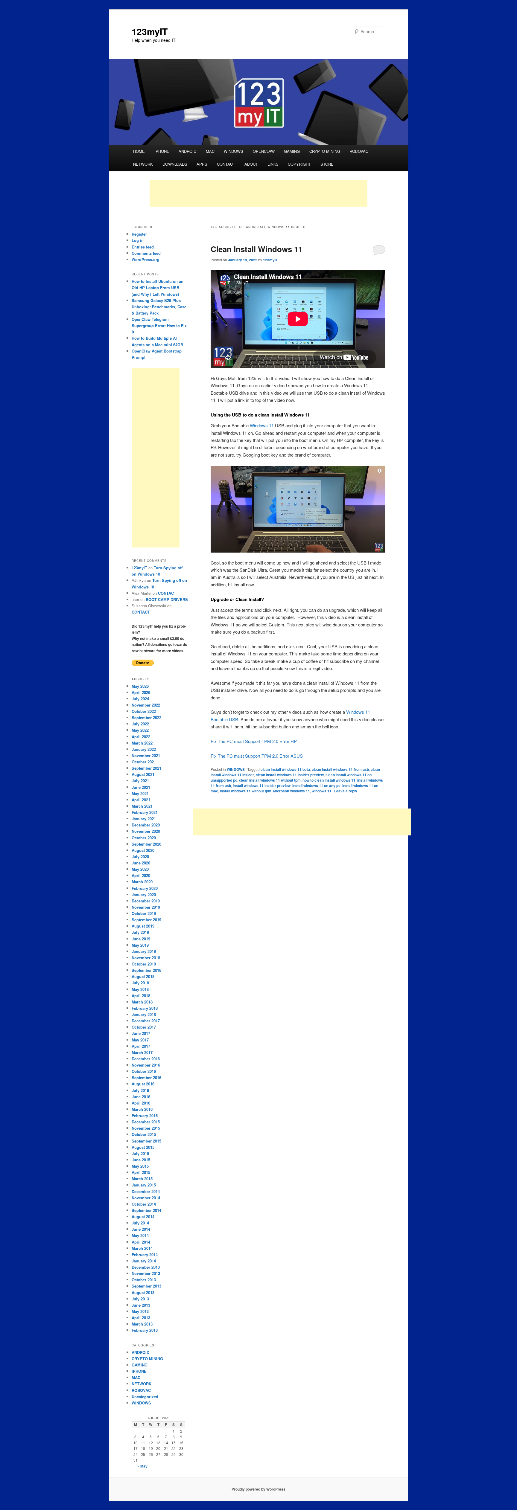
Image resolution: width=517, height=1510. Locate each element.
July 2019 (140, 932)
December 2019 (146, 901)
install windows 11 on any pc (316, 785)
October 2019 (144, 913)
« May (142, 1466)
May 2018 (140, 989)
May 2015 (140, 1166)
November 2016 (146, 1065)
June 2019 (141, 939)
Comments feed (146, 253)
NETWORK (143, 164)
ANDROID (187, 151)
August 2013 (143, 1292)
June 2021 (141, 787)
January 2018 (144, 1014)
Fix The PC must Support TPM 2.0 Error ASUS (257, 756)
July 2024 (140, 698)
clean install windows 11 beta (285, 769)
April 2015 (141, 1172)
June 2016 (141, 1096)
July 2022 (140, 724)
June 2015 (141, 1160)
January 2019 (144, 951)
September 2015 (146, 1141)
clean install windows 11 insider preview (290, 774)
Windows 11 (262, 425)
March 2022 (142, 743)
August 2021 (143, 774)
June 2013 (141, 1305)
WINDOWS (233, 151)
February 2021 (145, 812)
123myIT (150, 31)
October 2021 (144, 762)
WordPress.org (145, 259)
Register (139, 234)
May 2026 (140, 686)
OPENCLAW (264, 151)
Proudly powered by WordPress (258, 1489)
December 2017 (146, 1021)
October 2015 (144, 1134)
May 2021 (140, 793)
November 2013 (146, 1273)
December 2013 (146, 1267)
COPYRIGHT (299, 164)
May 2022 (140, 730)
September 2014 (146, 1210)
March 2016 (142, 1109)
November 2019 (146, 907)
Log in (138, 240)
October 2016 (144, 1071)
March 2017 (142, 1052)
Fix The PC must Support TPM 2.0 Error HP (254, 741)
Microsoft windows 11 (291, 791)
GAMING (292, 151)
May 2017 (140, 1040)
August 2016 (143, 1084)
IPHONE (161, 151)
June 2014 (141, 1229)
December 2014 (146, 1191)
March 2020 (142, 881)
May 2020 (140, 869)
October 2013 (144, 1279)
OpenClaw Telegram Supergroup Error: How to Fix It (159, 325)
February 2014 (145, 1254)
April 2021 (141, 800)
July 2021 (140, 780)
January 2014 (144, 1261)
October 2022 (144, 711)
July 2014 (140, 1223)
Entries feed (143, 247)
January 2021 (144, 818)
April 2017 (141, 1046)
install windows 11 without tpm (245, 791)
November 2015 (146, 1128)
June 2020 (141, 863)
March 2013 (142, 1324)
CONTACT (226, 164)
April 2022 (141, 736)
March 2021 (142, 806)
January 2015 (144, 1185)
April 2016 (141, 1103)
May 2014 (140, 1235)
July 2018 (140, 983)
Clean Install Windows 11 (256, 248)
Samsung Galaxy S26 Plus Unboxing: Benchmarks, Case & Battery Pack (159, 307)
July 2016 (140, 1090)
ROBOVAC (358, 151)
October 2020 (144, 838)
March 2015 (142, 1178)
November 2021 (146, 755)
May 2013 (140, 1311)
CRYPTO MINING (324, 151)
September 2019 (146, 919)
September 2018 (146, 970)
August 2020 (143, 850)
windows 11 (322, 791)
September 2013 (146, 1286)
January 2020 (144, 894)
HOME (139, 151)
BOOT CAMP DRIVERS (167, 599)
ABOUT (251, 164)
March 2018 (142, 1002)
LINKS (273, 164)
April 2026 (141, 692)
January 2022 (144, 749)
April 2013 (141, 1317)
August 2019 (143, 926)
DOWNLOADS (174, 164)
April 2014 (141, 1242)
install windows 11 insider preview (262, 785)
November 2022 (146, 705)
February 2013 (145, 1330)
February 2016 (145, 1115)
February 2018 (145, 1008)
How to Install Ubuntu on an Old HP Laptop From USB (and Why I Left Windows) (157, 287)
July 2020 (140, 856)
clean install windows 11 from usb (340, 769)
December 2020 (146, 825)
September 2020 (146, 844)
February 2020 (145, 888)
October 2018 (144, 964)
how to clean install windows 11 (328, 780)
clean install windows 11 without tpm (270, 780)
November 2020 (146, 831)
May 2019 (140, 945)
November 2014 (146, 1198)
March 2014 (142, 1248)
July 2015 (140, 1153)
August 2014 (143, 1216)
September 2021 (146, 768)
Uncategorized (145, 1396)
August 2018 (143, 976)
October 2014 (144, 1204)
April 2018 (141, 995)
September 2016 (146, 1077)
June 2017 (141, 1033)
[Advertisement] (258, 193)
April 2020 (141, 875)
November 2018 (146, 957)
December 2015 (146, 1122)
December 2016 (146, 1058)
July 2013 (140, 1299)
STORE (327, 164)
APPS (202, 164)
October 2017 (144, 1027)
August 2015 (143, 1147)
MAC (210, 151)
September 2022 (146, 717)
